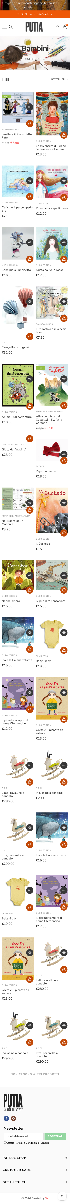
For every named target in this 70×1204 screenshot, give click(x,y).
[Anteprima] (29, 107)
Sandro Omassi (10, 129)
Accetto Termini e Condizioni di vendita (27, 1143)
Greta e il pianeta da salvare (49, 731)
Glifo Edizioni (44, 141)
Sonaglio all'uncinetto (16, 270)
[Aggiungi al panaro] (29, 123)
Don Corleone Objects (15, 444)
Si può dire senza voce (51, 601)
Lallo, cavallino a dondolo (13, 794)
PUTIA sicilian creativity (50, 411)
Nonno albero (11, 601)
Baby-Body (43, 661)
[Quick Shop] (29, 336)
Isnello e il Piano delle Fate (17, 136)
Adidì (5, 342)
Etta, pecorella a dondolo (13, 857)
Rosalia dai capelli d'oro (52, 208)
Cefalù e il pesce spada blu (17, 209)
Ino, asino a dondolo (49, 792)
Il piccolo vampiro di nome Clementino (15, 722)
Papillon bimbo (46, 471)
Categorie (33, 59)
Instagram (13, 1118)
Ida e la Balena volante (17, 660)
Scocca (40, 466)
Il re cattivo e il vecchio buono (51, 330)
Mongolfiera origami (15, 347)
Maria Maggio (10, 265)
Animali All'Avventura (17, 417)
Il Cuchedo (43, 543)
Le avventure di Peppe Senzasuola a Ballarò (51, 147)
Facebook (6, 1118)
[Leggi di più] (63, 533)
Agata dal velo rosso (50, 270)
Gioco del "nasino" (14, 449)
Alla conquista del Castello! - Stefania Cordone (49, 420)
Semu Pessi (42, 656)
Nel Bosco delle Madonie (12, 522)
